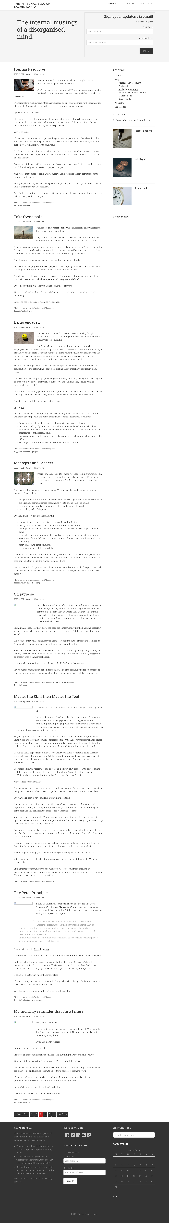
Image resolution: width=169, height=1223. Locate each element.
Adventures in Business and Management (39, 203)
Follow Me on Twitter (73, 1135)
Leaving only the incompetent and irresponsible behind (51, 279)
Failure (27, 1102)
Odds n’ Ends (125, 99)
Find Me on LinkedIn (78, 1135)
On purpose (24, 594)
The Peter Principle (31, 892)
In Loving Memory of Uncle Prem (131, 120)
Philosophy (124, 86)
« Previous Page (21, 1114)
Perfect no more (143, 130)
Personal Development (65, 682)
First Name (148, 27)
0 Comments (39, 74)
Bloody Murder (121, 216)
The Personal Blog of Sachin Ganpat (32, 5)
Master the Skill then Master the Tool (46, 696)
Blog (117, 79)
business (28, 452)
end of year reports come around (44, 1093)
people (27, 205)
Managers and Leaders (33, 462)
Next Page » (62, 1114)
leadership (28, 311)
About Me (119, 103)
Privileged (140, 159)
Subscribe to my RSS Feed (89, 1135)
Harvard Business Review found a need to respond (76, 955)
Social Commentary (128, 89)
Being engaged (27, 322)
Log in (95, 1214)
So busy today (142, 187)
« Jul (115, 1196)
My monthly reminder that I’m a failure (48, 1011)
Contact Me (120, 107)
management (37, 1000)
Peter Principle (41, 949)
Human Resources (30, 69)
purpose (27, 685)
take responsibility (57, 227)
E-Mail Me (84, 1135)
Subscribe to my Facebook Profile (67, 1135)
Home (118, 75)
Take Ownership (28, 216)
